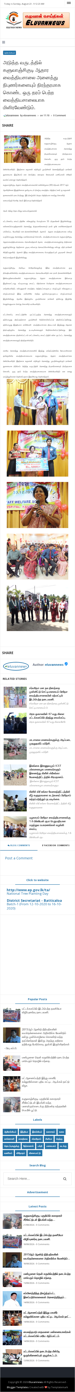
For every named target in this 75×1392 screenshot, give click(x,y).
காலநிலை (23, 1138)
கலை (61, 1131)
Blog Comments (20, 845)
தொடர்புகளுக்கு (11, 1146)
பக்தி (40, 1146)
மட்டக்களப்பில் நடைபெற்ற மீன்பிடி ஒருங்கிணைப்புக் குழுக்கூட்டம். (41, 1353)
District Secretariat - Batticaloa (34, 900)
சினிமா (48, 1138)
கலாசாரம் (50, 1131)
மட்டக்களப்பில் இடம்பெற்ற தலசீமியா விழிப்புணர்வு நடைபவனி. (42, 1010)
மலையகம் (51, 1146)
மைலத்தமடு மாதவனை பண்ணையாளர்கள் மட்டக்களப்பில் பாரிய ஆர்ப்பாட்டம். (47, 1334)
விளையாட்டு (35, 1153)
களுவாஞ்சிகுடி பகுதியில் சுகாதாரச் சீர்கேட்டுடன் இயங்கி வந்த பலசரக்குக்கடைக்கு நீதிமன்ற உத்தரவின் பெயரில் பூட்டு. (44, 1104)
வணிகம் (8, 1153)
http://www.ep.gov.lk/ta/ (28, 890)
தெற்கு (59, 1138)
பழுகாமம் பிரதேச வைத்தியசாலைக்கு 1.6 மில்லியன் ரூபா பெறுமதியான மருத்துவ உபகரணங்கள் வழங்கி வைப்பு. (50, 823)
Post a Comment (19, 858)
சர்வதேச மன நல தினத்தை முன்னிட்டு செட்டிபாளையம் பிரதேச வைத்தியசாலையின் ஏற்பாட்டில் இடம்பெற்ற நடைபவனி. (48, 693)
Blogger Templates (18, 1387)
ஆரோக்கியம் (9, 52)
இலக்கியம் (37, 1131)
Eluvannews (36, 1382)
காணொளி (9, 1138)
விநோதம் (20, 1153)
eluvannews (54, 665)
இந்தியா (24, 1131)
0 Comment (59, 115)
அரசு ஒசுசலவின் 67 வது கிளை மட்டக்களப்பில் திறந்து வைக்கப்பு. (47, 716)
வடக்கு (63, 1146)
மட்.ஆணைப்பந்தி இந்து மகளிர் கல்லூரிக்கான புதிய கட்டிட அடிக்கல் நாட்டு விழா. (45, 1081)
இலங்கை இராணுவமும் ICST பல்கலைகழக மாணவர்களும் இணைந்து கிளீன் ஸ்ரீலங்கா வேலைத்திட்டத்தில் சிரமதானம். (46, 771)
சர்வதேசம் (36, 1138)
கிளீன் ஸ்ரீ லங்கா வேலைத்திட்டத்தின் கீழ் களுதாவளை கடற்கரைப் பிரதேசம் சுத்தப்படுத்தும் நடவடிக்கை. (50, 795)
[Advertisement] (37, 954)
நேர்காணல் (28, 1146)
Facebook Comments (56, 845)
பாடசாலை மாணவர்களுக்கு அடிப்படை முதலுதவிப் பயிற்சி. (50, 741)
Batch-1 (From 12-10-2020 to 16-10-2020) (34, 906)
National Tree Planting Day (27, 893)
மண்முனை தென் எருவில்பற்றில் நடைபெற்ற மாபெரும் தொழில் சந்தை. (45, 1059)
